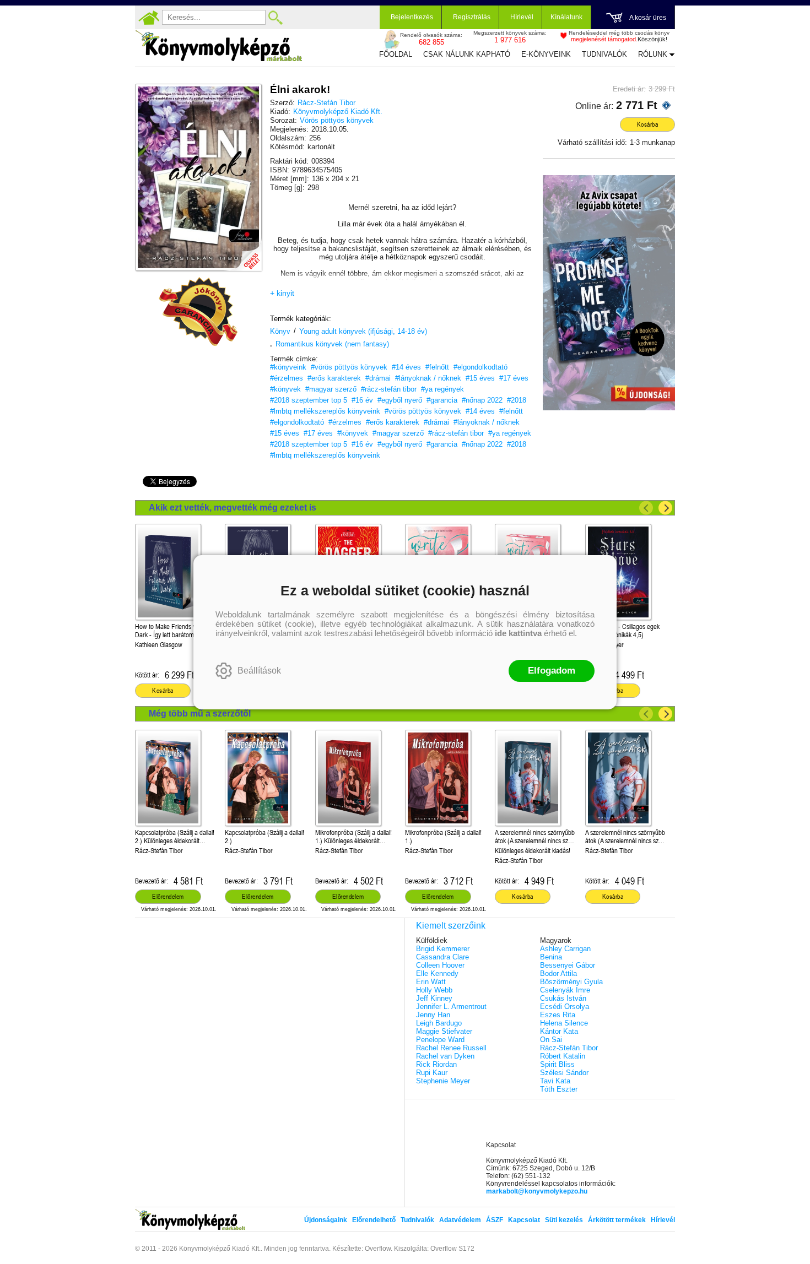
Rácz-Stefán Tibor (326, 103)
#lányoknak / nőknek (428, 378)
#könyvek (285, 389)
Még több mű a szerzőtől (200, 713)
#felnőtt (437, 367)
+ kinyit (282, 293)
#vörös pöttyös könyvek (349, 367)
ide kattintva (518, 633)
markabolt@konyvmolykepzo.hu (536, 1191)
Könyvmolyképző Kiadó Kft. (337, 111)
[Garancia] (198, 311)
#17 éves (513, 378)
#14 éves (406, 367)
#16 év (362, 400)
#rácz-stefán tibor (389, 389)
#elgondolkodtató (480, 367)
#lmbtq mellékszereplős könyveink (325, 411)
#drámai (378, 378)
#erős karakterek (334, 378)
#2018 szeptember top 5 (308, 400)
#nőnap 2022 (482, 400)
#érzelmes (286, 378)
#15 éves (480, 378)
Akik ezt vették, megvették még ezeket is (232, 507)
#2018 (516, 400)
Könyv (280, 331)
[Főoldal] (149, 17)
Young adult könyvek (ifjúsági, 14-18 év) (363, 331)
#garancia (441, 400)
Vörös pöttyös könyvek (337, 120)
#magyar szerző (331, 389)
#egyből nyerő (399, 400)
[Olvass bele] (242, 251)
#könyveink (288, 367)
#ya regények (442, 389)
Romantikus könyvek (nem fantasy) (332, 344)
